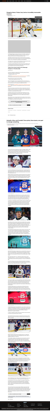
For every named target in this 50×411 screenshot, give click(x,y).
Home (8, 399)
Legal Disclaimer (40, 405)
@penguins (13, 72)
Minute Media (4, 408)
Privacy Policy (19, 405)
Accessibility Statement (11, 406)
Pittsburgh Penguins (10, 110)
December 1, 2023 (14, 74)
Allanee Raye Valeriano (10, 124)
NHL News (11, 399)
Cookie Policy (33, 405)
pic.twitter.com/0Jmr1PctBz (18, 78)
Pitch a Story (9, 405)
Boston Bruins (14, 110)
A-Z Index (18, 406)
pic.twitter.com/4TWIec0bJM (16, 73)
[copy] (12, 17)
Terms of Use (25, 405)
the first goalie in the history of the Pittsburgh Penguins (19, 75)
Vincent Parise (9, 15)
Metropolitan (28, 110)
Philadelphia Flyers (19, 110)
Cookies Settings (26, 406)
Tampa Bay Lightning (24, 110)
